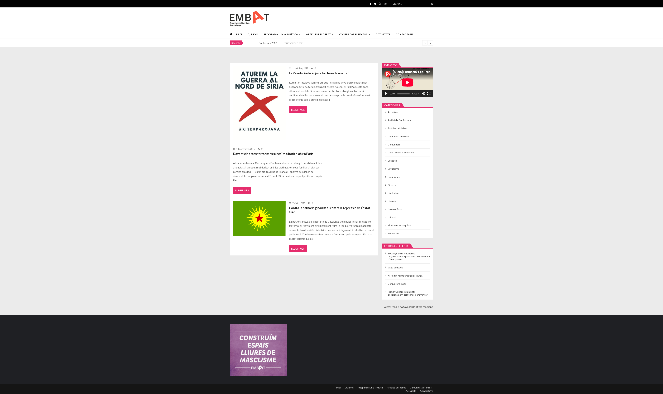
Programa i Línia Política (281, 34)
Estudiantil (393, 168)
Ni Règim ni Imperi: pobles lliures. (405, 275)
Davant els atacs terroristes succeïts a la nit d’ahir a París (273, 154)
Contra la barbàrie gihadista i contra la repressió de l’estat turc (329, 210)
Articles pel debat (318, 34)
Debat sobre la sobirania (401, 152)
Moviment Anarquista (399, 225)
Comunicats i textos (353, 34)
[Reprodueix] (386, 93)
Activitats (383, 34)
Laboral (392, 217)
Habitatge (393, 192)
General (392, 185)
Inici (239, 34)
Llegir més (298, 109)
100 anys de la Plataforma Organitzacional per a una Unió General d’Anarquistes (409, 256)
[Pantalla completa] (429, 93)
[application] (407, 82)
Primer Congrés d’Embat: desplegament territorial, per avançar (407, 293)
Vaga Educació (395, 267)
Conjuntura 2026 (268, 43)
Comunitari (394, 144)
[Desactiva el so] (423, 93)
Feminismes (394, 176)
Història (392, 201)
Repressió (393, 233)
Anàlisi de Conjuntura (399, 120)
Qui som (252, 34)
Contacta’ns (404, 34)
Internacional (395, 209)
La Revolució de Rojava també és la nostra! (319, 73)
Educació (392, 160)
